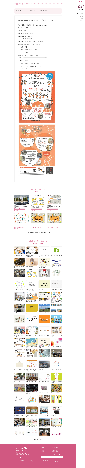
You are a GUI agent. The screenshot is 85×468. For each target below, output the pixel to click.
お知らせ (42, 451)
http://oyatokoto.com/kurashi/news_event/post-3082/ (35, 57)
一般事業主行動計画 (55, 452)
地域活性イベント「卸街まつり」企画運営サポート (37, 232)
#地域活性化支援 (17, 227)
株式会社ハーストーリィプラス (21, 448)
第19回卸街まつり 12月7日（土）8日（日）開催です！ (54, 225)
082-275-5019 (19, 454)
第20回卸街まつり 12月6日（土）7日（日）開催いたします (37, 207)
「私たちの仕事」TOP (37, 439)
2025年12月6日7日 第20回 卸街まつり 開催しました (21, 207)
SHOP (42, 452)
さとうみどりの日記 (55, 447)
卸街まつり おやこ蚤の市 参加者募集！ (21, 225)
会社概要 (42, 447)
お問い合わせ (51, 456)
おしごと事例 (43, 450)
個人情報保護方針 (55, 451)
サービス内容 (43, 448)
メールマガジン (54, 450)
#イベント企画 (16, 210)
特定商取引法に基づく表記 (56, 454)
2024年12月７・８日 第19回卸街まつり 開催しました (38, 225)
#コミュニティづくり (22, 227)
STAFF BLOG (54, 448)
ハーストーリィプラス (80, 5)
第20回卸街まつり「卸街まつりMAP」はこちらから (54, 207)
